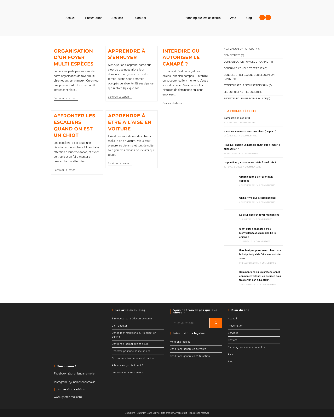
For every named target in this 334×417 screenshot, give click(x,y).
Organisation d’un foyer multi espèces (74, 57)
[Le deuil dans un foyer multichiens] (230, 216)
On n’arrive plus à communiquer (257, 197)
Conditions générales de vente (188, 348)
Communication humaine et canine (246, 61)
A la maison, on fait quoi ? (240, 48)
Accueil (232, 318)
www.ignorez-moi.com (68, 397)
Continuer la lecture (66, 98)
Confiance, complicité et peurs (244, 68)
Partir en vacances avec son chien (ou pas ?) (250, 131)
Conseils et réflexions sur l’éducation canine (134, 334)
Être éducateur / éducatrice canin (246, 85)
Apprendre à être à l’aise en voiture (130, 122)
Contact (232, 340)
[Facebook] (262, 17)
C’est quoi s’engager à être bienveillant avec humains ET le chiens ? (257, 232)
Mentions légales (180, 341)
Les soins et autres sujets (241, 91)
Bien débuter (232, 55)
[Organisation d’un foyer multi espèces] (230, 180)
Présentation (235, 325)
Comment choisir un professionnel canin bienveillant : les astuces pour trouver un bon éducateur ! (260, 276)
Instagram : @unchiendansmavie (74, 382)
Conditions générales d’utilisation (190, 356)
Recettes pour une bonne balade (245, 98)
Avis (230, 354)
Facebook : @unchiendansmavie (74, 373)
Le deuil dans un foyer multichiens (259, 214)
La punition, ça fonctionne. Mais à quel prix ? (250, 162)
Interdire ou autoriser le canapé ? (181, 57)
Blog (230, 361)
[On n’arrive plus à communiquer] (230, 199)
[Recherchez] (215, 323)
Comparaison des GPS (237, 118)
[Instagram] (268, 17)
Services (233, 332)
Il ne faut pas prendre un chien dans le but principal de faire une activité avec (260, 254)
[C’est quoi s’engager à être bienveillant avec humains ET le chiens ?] (230, 235)
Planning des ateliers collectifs (246, 347)
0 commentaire (248, 122)
